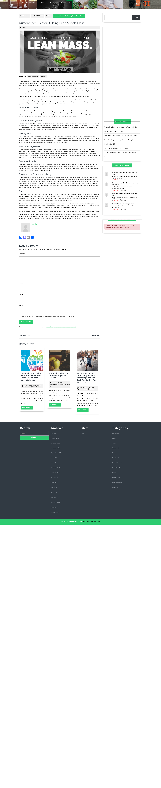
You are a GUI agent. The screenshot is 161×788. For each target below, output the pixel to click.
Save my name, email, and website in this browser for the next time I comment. (47, 316)
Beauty (114, 438)
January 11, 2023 (29, 385)
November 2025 (55, 448)
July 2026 (54, 433)
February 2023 (55, 502)
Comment (22, 253)
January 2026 (55, 438)
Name (21, 283)
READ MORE (27, 408)
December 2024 (55, 468)
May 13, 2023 (83, 387)
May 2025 (54, 458)
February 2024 (55, 472)
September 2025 (56, 453)
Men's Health (116, 468)
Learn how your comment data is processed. (61, 327)
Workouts (115, 487)
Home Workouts (117, 463)
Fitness (44, 3)
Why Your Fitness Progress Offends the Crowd (120, 135)
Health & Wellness (30, 3)
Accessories (115, 433)
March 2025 (54, 463)
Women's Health (117, 482)
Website (21, 305)
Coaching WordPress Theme (72, 521)
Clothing (114, 443)
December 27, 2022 (57, 383)
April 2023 (54, 492)
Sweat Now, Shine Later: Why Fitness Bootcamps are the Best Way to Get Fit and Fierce (86, 377)
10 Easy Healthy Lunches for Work (116, 148)
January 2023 (55, 507)
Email (21, 294)
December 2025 (55, 443)
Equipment (115, 448)
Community (74, 3)
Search (136, 17)
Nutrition (54, 3)
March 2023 (54, 497)
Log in (83, 433)
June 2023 (54, 482)
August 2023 (54, 477)
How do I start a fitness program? (123, 204)
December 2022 (55, 512)
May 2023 (54, 487)
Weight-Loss (116, 477)
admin (24, 27)
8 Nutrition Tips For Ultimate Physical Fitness (58, 375)
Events (64, 3)
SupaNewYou (24, 16)
